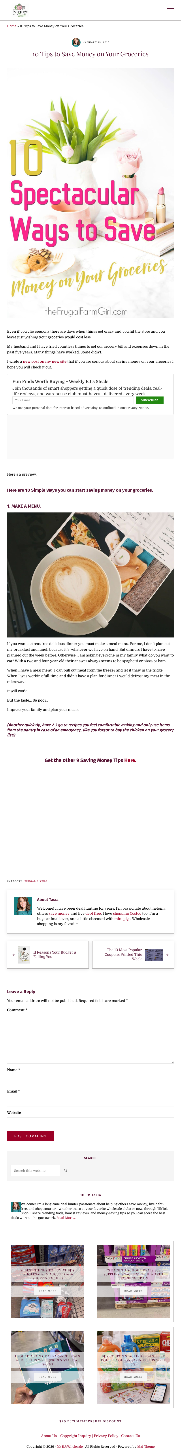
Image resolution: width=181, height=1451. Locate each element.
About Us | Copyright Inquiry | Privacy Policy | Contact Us (90, 1436)
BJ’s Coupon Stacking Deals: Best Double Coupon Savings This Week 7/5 (133, 1360)
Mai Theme (146, 1446)
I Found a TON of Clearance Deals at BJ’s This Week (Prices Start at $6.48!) (47, 1360)
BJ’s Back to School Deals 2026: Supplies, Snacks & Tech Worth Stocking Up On (133, 1274)
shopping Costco (126, 913)
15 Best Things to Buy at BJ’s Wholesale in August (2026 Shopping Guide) (47, 1274)
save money (59, 913)
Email (13, 1091)
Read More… (66, 1218)
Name (13, 1070)
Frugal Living (36, 881)
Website (14, 1113)
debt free (93, 913)
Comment (17, 1010)
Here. (130, 760)
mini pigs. (122, 919)
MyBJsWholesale (70, 1446)
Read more (50, 1292)
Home (11, 26)
